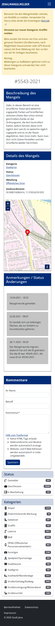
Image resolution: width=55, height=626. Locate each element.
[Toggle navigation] (49, 4)
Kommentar (12, 412)
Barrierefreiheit (12, 607)
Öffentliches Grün (15, 183)
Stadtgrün (11, 167)
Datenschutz (31, 607)
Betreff (9, 401)
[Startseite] (17, 4)
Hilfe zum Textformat (17, 435)
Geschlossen (13, 175)
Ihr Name (11, 390)
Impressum (10, 612)
